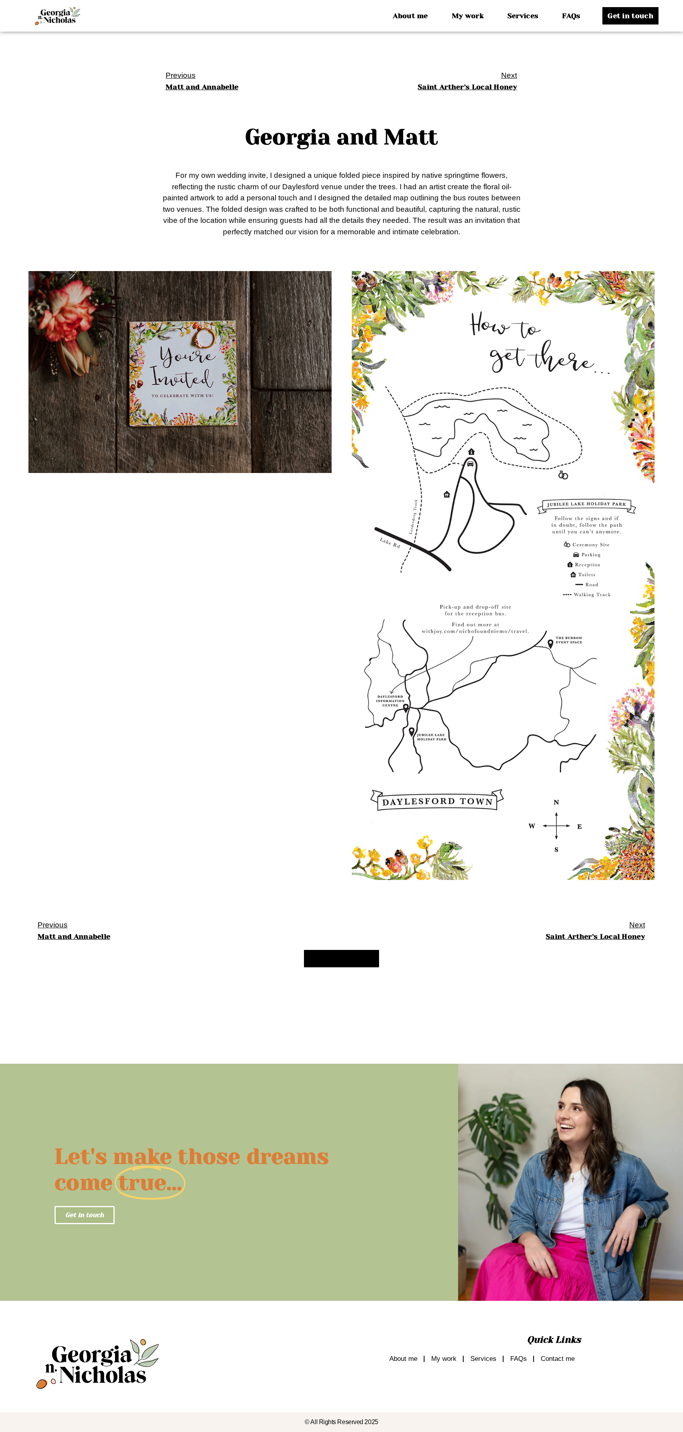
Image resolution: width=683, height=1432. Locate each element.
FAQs (571, 16)
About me (410, 16)
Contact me (558, 1358)
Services (523, 16)
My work (468, 16)
